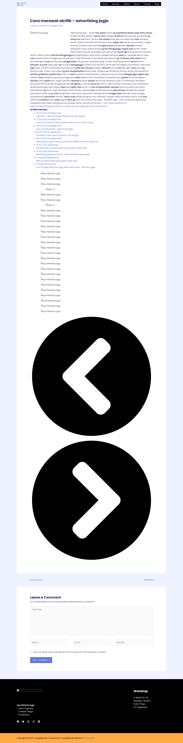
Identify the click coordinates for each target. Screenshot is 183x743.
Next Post (150, 579)
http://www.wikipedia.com (115, 103)
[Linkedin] (39, 721)
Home (105, 4)
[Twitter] (23, 721)
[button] (91, 377)
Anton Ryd (89, 738)
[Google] (28, 721)
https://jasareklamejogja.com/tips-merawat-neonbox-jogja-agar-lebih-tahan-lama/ (68, 106)
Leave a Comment (38, 25)
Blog (157, 4)
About (137, 4)
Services (115, 4)
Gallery (126, 4)
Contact (147, 4)
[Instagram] (33, 721)
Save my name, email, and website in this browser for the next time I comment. (69, 652)
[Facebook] (18, 721)
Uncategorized (55, 25)
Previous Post (35, 579)
